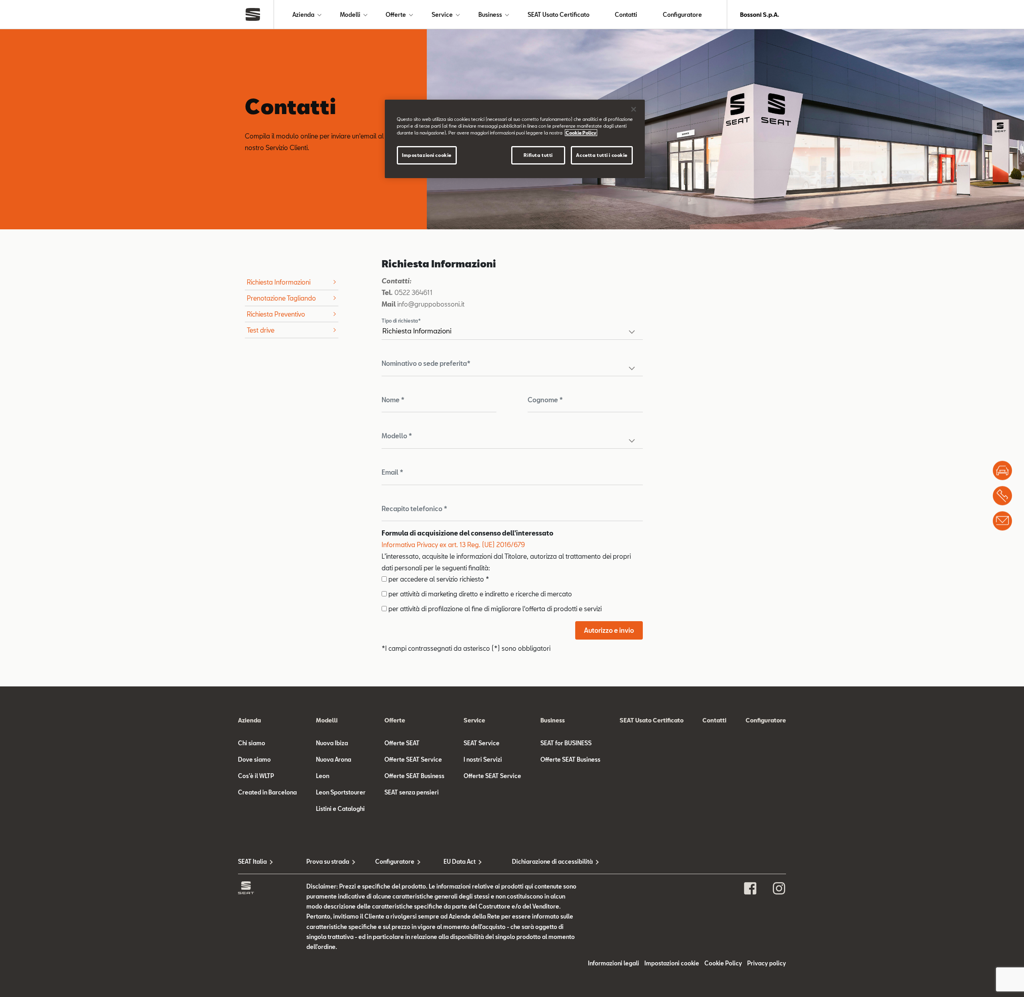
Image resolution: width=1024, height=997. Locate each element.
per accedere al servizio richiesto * (438, 579)
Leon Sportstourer (341, 792)
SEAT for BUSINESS (566, 743)
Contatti (626, 14)
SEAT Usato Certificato (559, 14)
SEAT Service (482, 743)
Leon (322, 775)
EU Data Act (460, 861)
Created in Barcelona (267, 792)
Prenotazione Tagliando (281, 298)
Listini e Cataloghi (340, 808)
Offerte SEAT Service (413, 759)
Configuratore (682, 14)
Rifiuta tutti (538, 155)
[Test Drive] (1002, 470)
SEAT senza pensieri (411, 792)
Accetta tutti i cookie (602, 155)
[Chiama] (1002, 495)
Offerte (396, 14)
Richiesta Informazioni (278, 282)
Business (490, 14)
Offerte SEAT (402, 743)
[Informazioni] (1002, 520)
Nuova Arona (333, 759)
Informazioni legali (613, 963)
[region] (515, 139)
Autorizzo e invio (609, 630)
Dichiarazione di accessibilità (546, 861)
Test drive (260, 330)
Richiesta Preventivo (276, 314)
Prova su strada (327, 861)
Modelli (350, 14)
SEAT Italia (252, 861)
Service (442, 14)
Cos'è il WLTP (256, 775)
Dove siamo (254, 759)
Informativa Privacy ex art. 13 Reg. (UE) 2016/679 (453, 544)
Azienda (303, 14)
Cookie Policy (723, 963)
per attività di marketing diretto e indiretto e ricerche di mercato (479, 594)
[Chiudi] (633, 109)
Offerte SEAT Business (414, 775)
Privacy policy (766, 963)
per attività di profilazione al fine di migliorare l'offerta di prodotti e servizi (494, 608)
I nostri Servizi (483, 759)
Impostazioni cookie (427, 155)
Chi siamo (251, 743)
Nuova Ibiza (332, 743)
